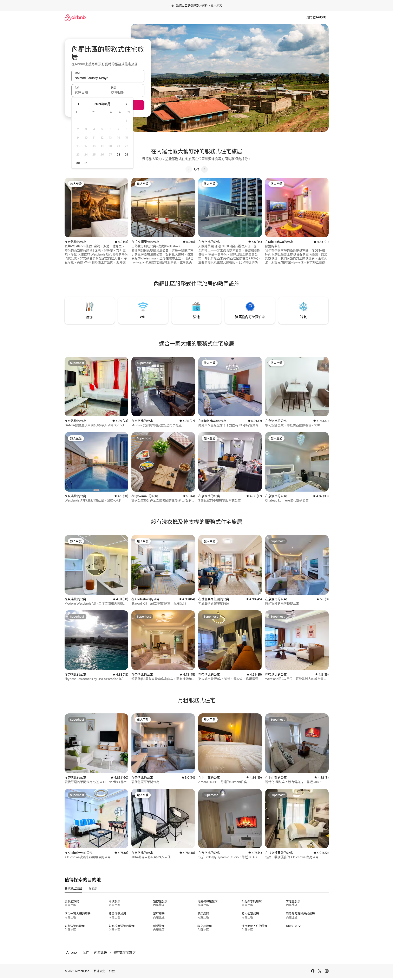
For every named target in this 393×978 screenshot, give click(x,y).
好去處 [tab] (93, 888)
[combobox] (108, 77)
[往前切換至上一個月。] (78, 104)
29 (126, 154)
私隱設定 (99, 971)
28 (118, 154)
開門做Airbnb (316, 17)
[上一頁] (188, 169)
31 (86, 163)
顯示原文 (216, 5)
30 (78, 163)
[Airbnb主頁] (75, 17)
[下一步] (204, 169)
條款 (112, 971)
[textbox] (90, 92)
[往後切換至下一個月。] (126, 104)
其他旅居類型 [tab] (73, 888)
